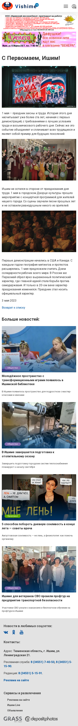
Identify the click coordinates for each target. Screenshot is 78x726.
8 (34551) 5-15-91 (30, 673)
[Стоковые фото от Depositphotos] (41, 718)
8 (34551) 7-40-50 (42, 662)
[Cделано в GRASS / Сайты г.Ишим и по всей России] (13, 719)
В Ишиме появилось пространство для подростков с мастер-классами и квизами (36, 393)
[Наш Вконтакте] (6, 632)
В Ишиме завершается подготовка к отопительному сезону (28, 454)
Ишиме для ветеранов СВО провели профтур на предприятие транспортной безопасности (36, 598)
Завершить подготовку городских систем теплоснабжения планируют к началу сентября (35, 465)
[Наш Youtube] (21, 632)
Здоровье (12, 516)
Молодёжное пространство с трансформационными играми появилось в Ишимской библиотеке (32, 380)
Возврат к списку (13, 307)
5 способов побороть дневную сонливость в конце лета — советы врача (38, 526)
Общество (12, 368)
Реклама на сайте (18, 699)
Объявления (15, 710)
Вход (74, 6)
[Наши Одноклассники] (13, 632)
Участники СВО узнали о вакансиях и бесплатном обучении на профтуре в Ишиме (36, 609)
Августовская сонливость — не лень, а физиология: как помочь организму (37, 537)
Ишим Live (13, 705)
